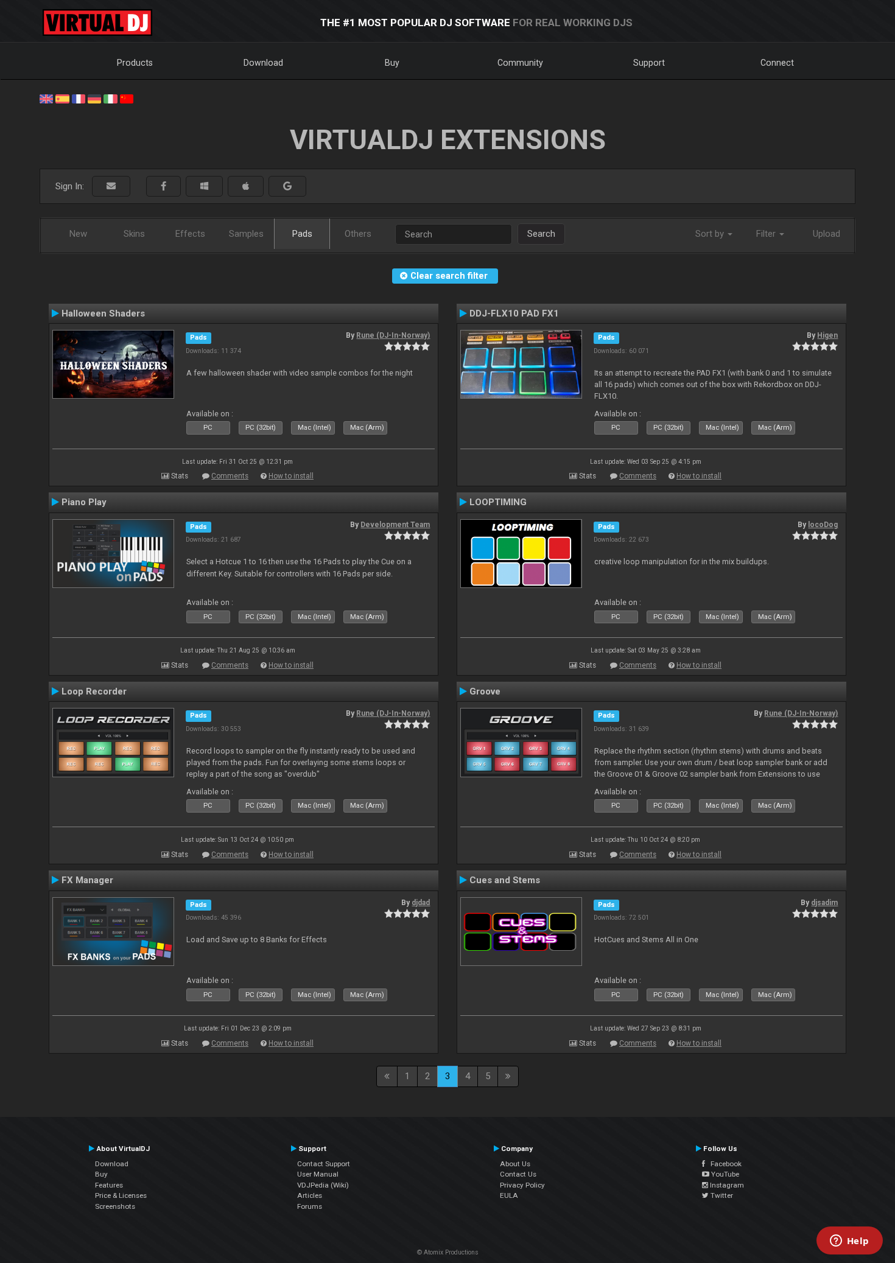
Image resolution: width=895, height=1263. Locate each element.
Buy (392, 63)
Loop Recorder (94, 691)
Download (263, 63)
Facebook (723, 1164)
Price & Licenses (121, 1195)
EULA (509, 1195)
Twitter (721, 1195)
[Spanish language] (62, 98)
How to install (291, 476)
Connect (777, 63)
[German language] (94, 98)
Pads (302, 233)
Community (520, 63)
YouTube (724, 1174)
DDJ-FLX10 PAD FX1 (514, 313)
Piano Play (84, 502)
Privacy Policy (522, 1185)
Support (649, 63)
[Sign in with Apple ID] (246, 186)
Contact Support (323, 1164)
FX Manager (87, 880)
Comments (229, 476)
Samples (246, 233)
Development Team (395, 524)
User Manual (318, 1174)
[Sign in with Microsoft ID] (204, 186)
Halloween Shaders (103, 313)
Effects (190, 233)
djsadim (824, 902)
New (78, 233)
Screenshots (115, 1206)
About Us (515, 1164)
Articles (309, 1195)
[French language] (78, 98)
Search (541, 233)
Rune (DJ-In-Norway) (393, 335)
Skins (134, 233)
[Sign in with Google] (287, 186)
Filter (767, 233)
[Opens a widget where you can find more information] (849, 1241)
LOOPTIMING (498, 502)
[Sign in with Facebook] (163, 186)
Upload (826, 233)
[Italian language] (110, 98)
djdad (421, 902)
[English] (46, 98)
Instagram (726, 1185)
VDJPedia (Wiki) (323, 1185)
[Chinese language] (126, 98)
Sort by (710, 233)
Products (135, 63)
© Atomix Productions (448, 1252)
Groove (484, 691)
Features (109, 1185)
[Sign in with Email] (111, 186)
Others (358, 233)
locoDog (823, 524)
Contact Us (518, 1174)
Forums (309, 1206)
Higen (827, 335)
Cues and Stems (504, 880)
